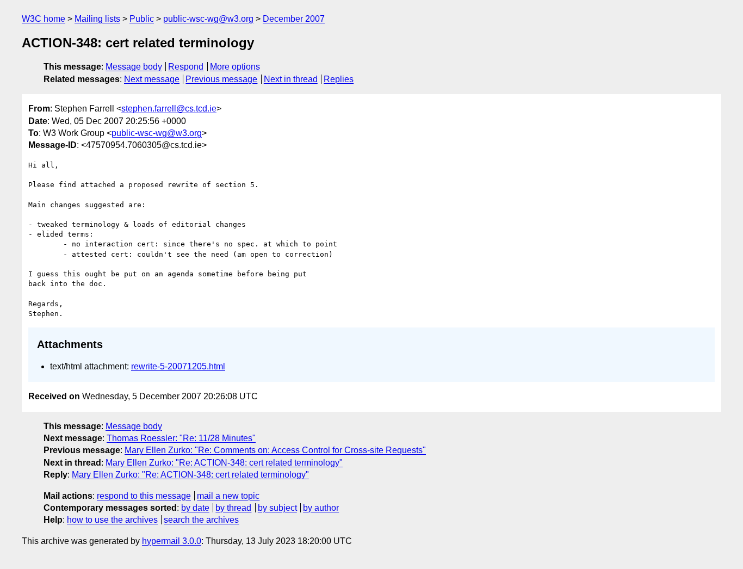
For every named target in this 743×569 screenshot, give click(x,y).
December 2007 (294, 18)
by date (195, 507)
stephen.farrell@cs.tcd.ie (168, 108)
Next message (151, 79)
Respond (185, 66)
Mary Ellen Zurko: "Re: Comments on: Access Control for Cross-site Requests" (275, 450)
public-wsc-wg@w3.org (208, 18)
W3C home (43, 18)
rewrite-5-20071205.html (178, 366)
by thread (233, 507)
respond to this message (144, 495)
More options (235, 66)
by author (321, 507)
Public (141, 18)
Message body (134, 66)
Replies (339, 79)
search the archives (201, 519)
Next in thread (291, 79)
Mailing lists (97, 18)
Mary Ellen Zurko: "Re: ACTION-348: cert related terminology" (224, 462)
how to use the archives (112, 519)
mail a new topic (228, 495)
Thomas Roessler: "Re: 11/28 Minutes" (181, 438)
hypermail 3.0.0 (171, 541)
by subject (277, 507)
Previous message (221, 79)
